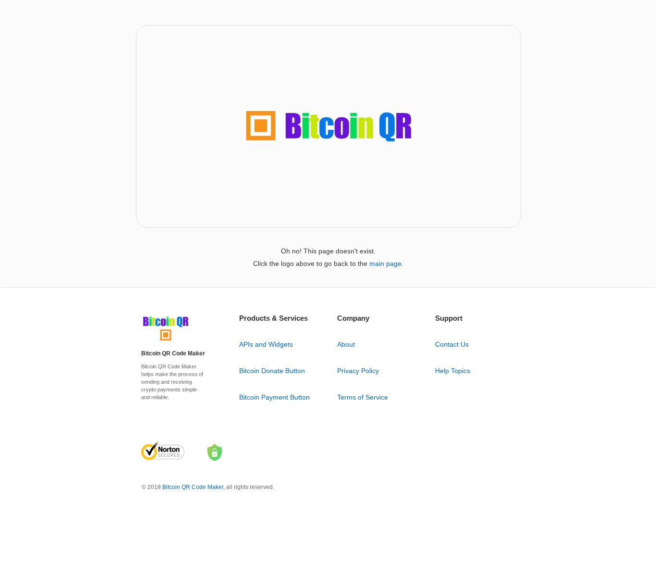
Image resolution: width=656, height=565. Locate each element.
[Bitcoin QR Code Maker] (165, 341)
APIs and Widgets (266, 344)
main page (385, 263)
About (346, 344)
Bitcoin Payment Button (274, 397)
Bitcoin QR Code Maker (192, 487)
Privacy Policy (358, 371)
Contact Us (452, 344)
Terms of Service (362, 397)
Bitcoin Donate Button (272, 371)
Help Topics (452, 371)
